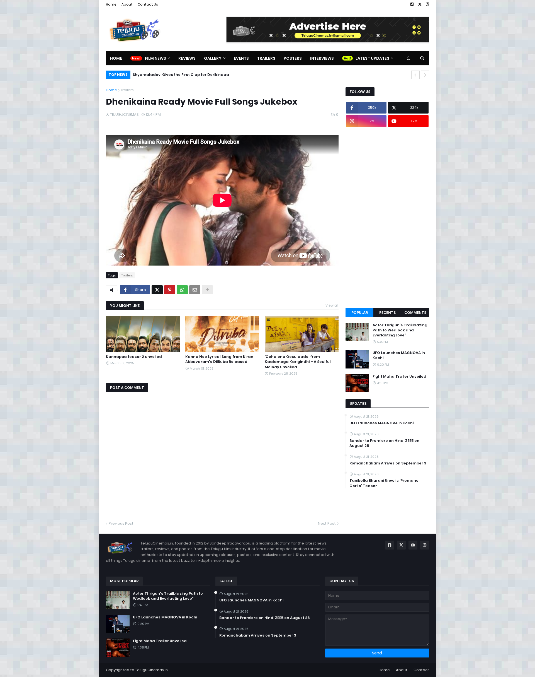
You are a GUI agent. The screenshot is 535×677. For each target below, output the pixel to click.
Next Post (327, 523)
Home (111, 4)
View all (332, 305)
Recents (387, 312)
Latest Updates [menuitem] (372, 58)
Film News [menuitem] (155, 58)
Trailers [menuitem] (266, 58)
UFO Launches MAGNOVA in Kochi (399, 355)
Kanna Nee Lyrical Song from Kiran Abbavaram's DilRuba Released (219, 359)
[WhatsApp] (182, 289)
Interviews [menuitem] (322, 58)
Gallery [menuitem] (213, 58)
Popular (359, 312)
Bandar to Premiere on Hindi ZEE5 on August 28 (384, 443)
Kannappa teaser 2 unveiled (134, 356)
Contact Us (148, 4)
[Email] (194, 289)
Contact (421, 670)
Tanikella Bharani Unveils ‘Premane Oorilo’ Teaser (384, 483)
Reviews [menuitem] (187, 58)
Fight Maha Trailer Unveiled (399, 376)
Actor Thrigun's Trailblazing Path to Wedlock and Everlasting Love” (400, 330)
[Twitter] (157, 289)
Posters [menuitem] (293, 58)
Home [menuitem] (116, 58)
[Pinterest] (169, 289)
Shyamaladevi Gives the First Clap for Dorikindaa (181, 74)
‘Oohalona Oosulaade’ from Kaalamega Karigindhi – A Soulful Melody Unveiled (298, 361)
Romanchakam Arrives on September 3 (387, 463)
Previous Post (121, 523)
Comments (415, 312)
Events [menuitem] (241, 58)
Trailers (127, 90)
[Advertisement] (387, 217)
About (127, 4)
